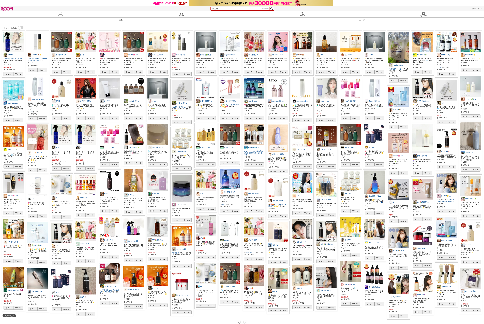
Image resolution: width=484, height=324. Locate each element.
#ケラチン (7, 59)
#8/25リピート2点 (395, 69)
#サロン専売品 (257, 151)
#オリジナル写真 (33, 156)
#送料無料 (108, 292)
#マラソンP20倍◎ (34, 59)
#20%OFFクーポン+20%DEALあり (446, 200)
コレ (9, 74)
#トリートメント (16, 59)
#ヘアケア (247, 151)
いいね (19, 74)
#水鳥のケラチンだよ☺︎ (180, 107)
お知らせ (302, 14)
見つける (181, 14)
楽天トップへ (477, 9)
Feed (60, 14)
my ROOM (423, 14)
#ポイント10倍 (253, 152)
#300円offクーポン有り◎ (37, 59)
